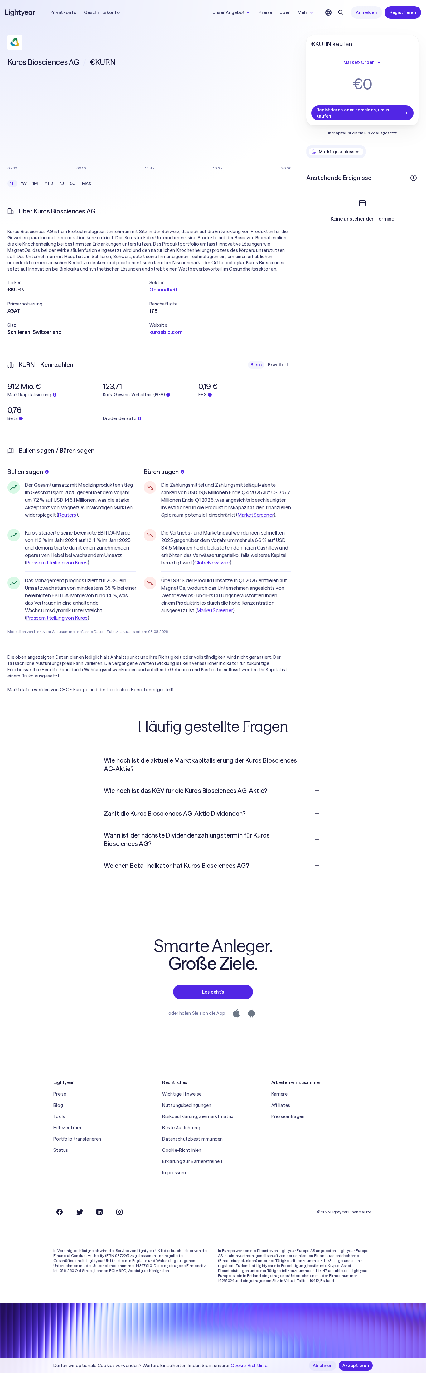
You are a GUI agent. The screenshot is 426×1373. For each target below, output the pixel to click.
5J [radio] (73, 183)
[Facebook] (59, 1212)
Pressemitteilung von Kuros (57, 562)
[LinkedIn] (99, 1212)
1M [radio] (35, 183)
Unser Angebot (228, 12)
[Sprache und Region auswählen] (328, 12)
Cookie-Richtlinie (249, 1365)
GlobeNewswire (212, 562)
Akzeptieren (355, 1365)
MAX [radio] (86, 183)
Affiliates (280, 1105)
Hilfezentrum (67, 1128)
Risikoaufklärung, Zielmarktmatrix (197, 1116)
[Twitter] (79, 1212)
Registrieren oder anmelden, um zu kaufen (353, 113)
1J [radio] (62, 183)
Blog (58, 1105)
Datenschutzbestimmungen (192, 1139)
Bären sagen (161, 472)
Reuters (67, 515)
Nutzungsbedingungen (186, 1105)
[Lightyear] (20, 12)
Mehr (303, 12)
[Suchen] (341, 12)
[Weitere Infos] (414, 178)
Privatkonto (63, 12)
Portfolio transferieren (77, 1139)
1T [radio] (12, 183)
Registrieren (403, 12)
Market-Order (358, 62)
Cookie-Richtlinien (181, 1150)
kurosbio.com (165, 332)
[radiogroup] (50, 183)
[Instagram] (119, 1212)
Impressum (174, 1172)
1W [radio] (24, 183)
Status (60, 1150)
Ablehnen (322, 1365)
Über (284, 12)
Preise (265, 12)
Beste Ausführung (181, 1128)
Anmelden (366, 12)
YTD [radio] (49, 183)
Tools (59, 1116)
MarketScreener (256, 515)
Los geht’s (213, 992)
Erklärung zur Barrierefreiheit (192, 1161)
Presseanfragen (288, 1116)
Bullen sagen (25, 472)
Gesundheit (163, 289)
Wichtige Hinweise (181, 1094)
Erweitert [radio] (278, 365)
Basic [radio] (256, 365)
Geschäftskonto (102, 12)
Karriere (279, 1094)
